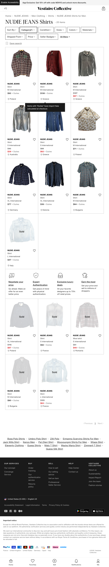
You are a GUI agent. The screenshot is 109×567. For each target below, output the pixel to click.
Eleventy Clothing (14, 445)
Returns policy (31, 485)
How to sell (53, 468)
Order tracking (31, 469)
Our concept (9, 468)
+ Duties (15, 93)
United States (27, 551)
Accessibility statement (13, 505)
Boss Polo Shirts (16, 438)
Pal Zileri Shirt (45, 442)
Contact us (73, 471)
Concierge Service (8, 473)
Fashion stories (95, 485)
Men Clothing (38, 15)
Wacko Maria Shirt (70, 445)
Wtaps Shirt (97, 442)
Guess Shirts (34, 445)
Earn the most (88, 281)
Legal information (33, 505)
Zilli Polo (54, 438)
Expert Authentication (40, 283)
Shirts (51, 15)
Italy (49, 551)
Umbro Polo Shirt (37, 438)
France (5, 551)
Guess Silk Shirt (54, 449)
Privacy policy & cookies (59, 505)
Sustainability (94, 473)
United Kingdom (15, 551)
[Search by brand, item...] (5, 8)
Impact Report (95, 477)
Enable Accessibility (10, 2)
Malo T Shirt (50, 445)
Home (8, 15)
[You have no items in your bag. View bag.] (103, 8)
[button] (103, 8)
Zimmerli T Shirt (92, 445)
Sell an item (53, 478)
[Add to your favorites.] (34, 84)
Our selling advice (53, 473)
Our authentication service (34, 477)
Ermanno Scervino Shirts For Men (81, 438)
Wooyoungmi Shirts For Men (72, 442)
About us (93, 470)
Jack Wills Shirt (11, 442)
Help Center (74, 468)
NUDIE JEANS (21, 15)
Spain (44, 551)
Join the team (95, 481)
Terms (44, 505)
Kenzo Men (29, 442)
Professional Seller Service (54, 483)
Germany (37, 551)
